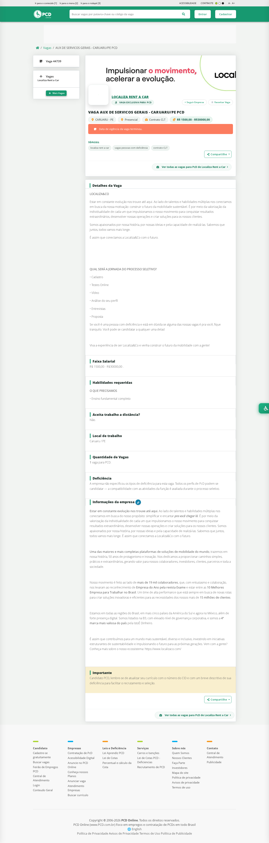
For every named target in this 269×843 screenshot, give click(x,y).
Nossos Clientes (182, 758)
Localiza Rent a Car (130, 97)
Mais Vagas (58, 93)
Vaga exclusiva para (135, 102)
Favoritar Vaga (222, 102)
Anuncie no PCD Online (78, 765)
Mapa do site (180, 773)
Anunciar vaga (77, 781)
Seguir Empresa (194, 102)
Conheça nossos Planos (78, 774)
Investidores (179, 768)
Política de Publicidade (176, 833)
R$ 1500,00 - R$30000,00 (193, 119)
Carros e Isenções (148, 753)
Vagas (47, 48)
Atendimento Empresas (76, 788)
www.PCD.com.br (102, 825)
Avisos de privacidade (185, 782)
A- (229, 3)
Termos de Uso (150, 833)
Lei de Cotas (110, 758)
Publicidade (214, 762)
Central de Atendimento (41, 778)
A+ (233, 3)
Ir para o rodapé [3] (90, 3)
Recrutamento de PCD (151, 767)
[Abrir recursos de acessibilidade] (264, 408)
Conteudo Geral (43, 790)
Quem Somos (180, 753)
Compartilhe (219, 154)
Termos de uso (181, 787)
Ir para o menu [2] (69, 3)
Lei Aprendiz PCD (113, 753)
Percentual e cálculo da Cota (116, 765)
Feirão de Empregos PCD (45, 769)
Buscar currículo (78, 795)
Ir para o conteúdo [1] (46, 3)
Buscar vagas (41, 762)
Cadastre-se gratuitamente (42, 755)
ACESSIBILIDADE (187, 3)
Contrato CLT (157, 119)
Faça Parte (178, 763)
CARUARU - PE (104, 119)
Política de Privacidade (93, 833)
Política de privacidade (186, 777)
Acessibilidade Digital (81, 758)
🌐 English (134, 829)
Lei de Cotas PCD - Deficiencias (148, 760)
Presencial (131, 119)
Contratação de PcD (80, 753)
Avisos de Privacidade (124, 833)
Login (36, 785)
